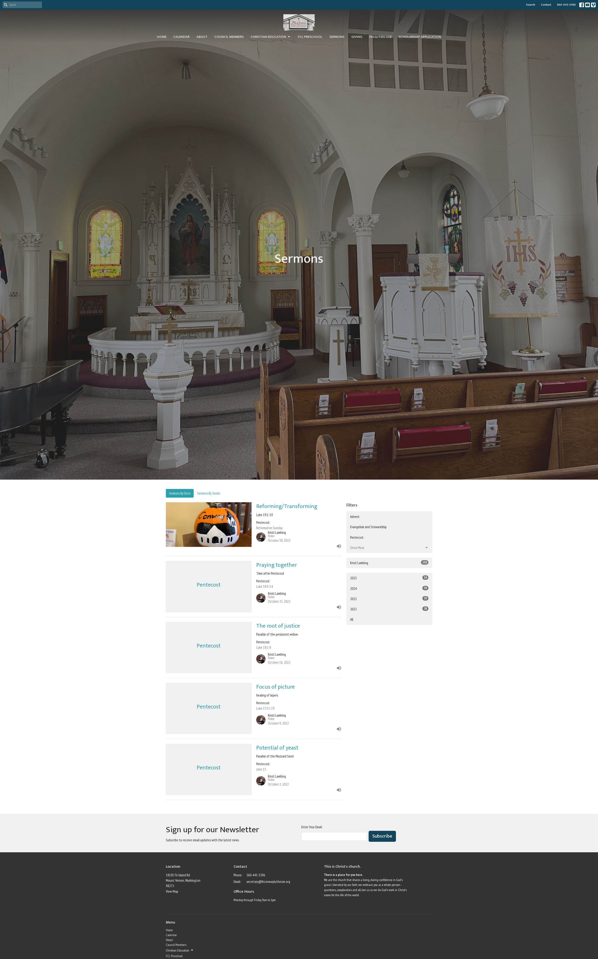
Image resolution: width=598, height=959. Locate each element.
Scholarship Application (420, 37)
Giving (356, 37)
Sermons (336, 37)
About (201, 37)
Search (530, 4)
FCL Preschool (310, 37)
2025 (388, 578)
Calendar (181, 37)
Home (161, 37)
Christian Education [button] (177, 950)
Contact (546, 4)
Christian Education (268, 37)
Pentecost (356, 537)
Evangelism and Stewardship (368, 527)
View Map (172, 891)
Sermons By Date (180, 493)
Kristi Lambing (388, 562)
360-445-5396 (566, 4)
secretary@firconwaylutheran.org (268, 881)
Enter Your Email (311, 827)
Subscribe (382, 836)
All (351, 619)
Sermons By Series (208, 493)
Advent (355, 516)
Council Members (229, 37)
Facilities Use (380, 37)
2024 (388, 588)
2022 (388, 609)
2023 (388, 598)
